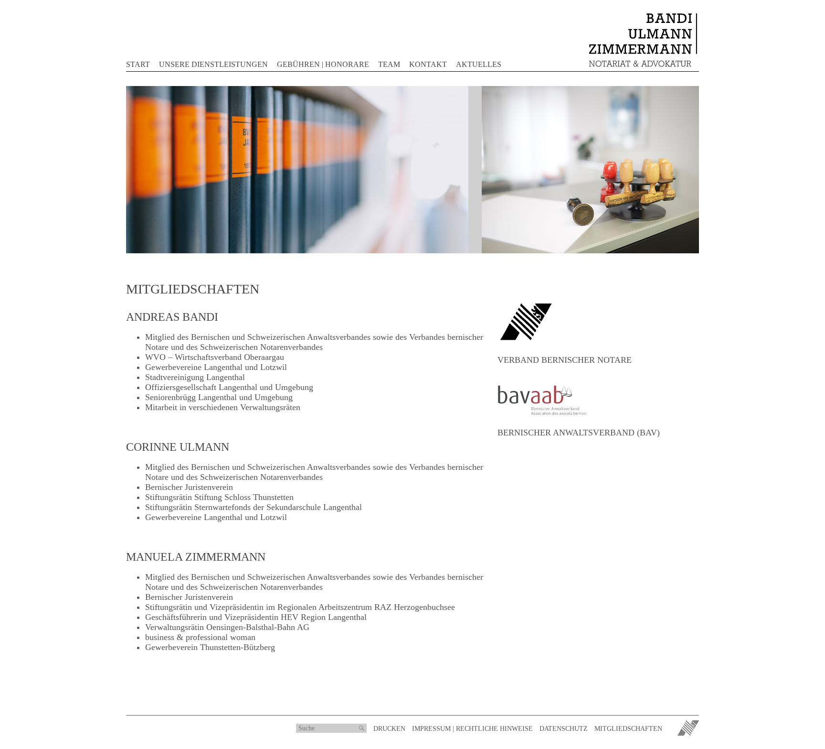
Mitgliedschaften (628, 728)
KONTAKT (428, 64)
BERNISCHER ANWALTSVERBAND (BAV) (578, 432)
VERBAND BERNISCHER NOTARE (564, 360)
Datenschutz (563, 728)
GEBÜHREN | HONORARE (323, 64)
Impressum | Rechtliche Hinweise (472, 728)
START (138, 64)
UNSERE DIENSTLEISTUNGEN (213, 64)
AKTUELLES (478, 64)
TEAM (389, 64)
